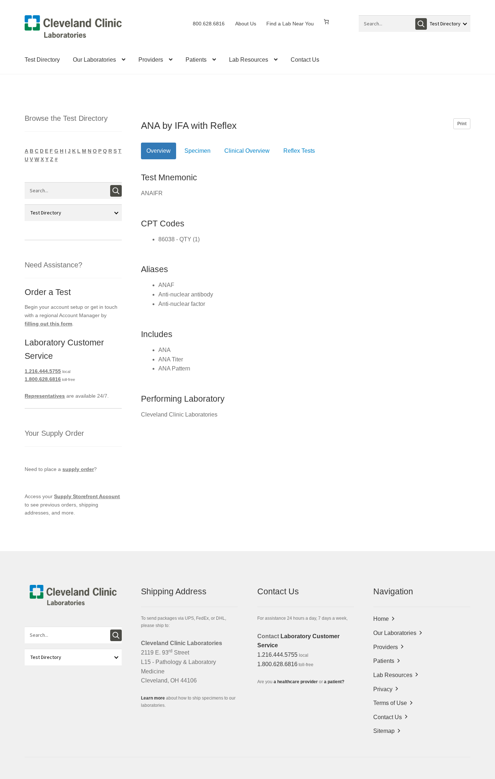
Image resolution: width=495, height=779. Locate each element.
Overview (158, 151)
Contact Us (305, 60)
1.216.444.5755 (43, 371)
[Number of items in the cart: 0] (326, 21)
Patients (196, 60)
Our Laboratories (94, 60)
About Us (245, 23)
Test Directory (42, 60)
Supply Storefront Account (87, 496)
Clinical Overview (247, 151)
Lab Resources (248, 60)
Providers (150, 60)
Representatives (45, 396)
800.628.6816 (209, 23)
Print (461, 123)
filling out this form (48, 324)
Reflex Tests (299, 151)
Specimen (197, 151)
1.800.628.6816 (43, 379)
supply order (78, 469)
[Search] (421, 24)
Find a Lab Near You (290, 23)
